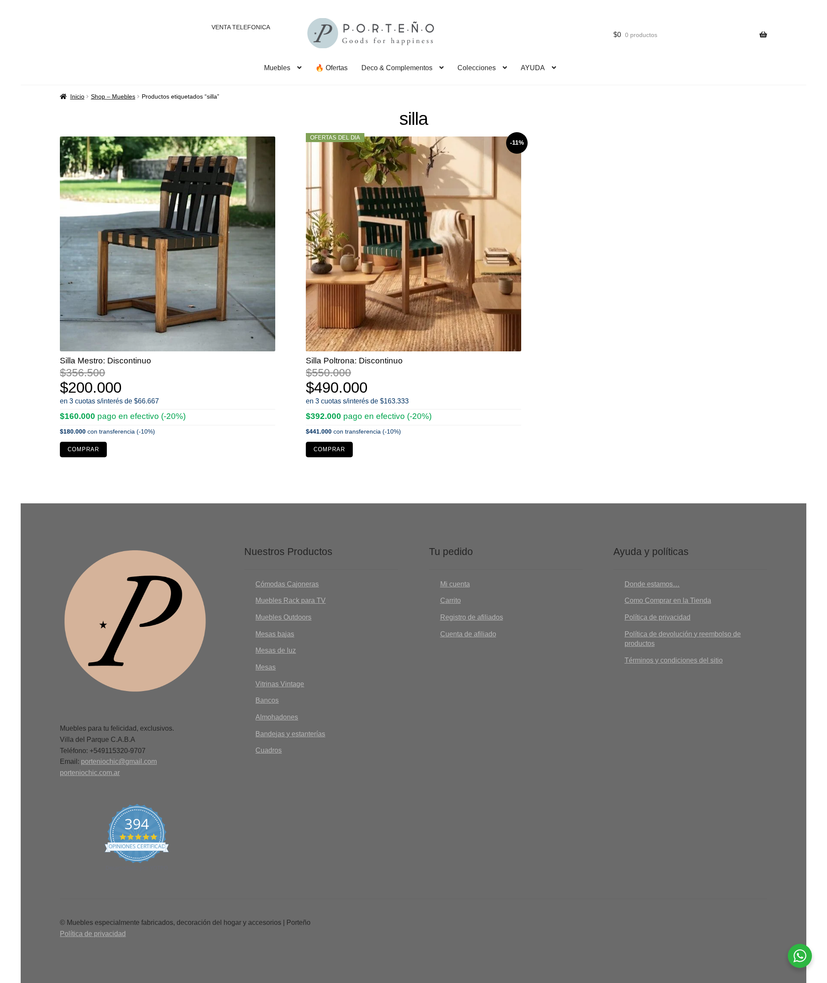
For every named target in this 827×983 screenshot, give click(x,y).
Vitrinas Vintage (279, 684)
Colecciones (476, 67)
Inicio (77, 96)
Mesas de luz (275, 650)
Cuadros (268, 750)
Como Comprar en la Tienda (668, 600)
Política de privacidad (657, 617)
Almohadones (276, 717)
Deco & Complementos (396, 67)
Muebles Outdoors (283, 617)
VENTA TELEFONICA (240, 27)
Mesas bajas (274, 634)
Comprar (83, 450)
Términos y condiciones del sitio (674, 660)
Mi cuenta (455, 584)
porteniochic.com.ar (90, 772)
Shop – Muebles (113, 96)
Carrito (450, 600)
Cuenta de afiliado (468, 634)
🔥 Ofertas (331, 67)
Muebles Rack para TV (290, 600)
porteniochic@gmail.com (119, 761)
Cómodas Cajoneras (287, 584)
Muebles (277, 67)
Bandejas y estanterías (290, 734)
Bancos (267, 700)
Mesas (265, 667)
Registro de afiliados (471, 617)
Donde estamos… (652, 584)
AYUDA (533, 67)
